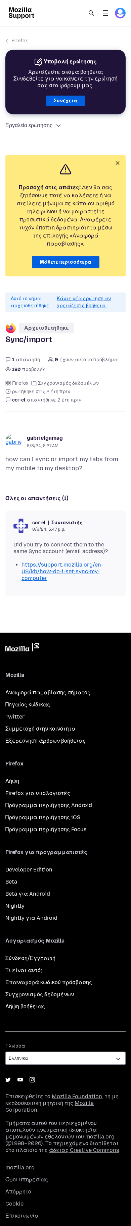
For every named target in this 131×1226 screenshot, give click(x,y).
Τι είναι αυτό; (23, 970)
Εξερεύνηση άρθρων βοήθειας (45, 741)
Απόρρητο (18, 1191)
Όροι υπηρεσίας (26, 1179)
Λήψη (12, 781)
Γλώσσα (15, 1046)
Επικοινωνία (22, 1216)
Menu (105, 13)
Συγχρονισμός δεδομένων (68, 383)
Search (91, 13)
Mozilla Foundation (77, 1096)
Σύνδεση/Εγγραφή (30, 958)
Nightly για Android (31, 918)
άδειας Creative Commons (84, 1150)
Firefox (19, 41)
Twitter (15, 716)
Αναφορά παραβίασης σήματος (47, 692)
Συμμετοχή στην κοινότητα (40, 729)
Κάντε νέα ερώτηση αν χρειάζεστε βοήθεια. (84, 302)
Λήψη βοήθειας (25, 1006)
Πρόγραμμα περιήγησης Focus (46, 829)
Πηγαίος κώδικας (27, 704)
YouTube (20, 1079)
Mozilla (22, 648)
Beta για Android (27, 894)
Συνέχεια (65, 101)
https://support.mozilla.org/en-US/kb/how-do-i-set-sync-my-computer (62, 571)
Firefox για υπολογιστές (37, 793)
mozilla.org (20, 1167)
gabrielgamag (45, 438)
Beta (11, 881)
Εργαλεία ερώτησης (28, 125)
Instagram (32, 1079)
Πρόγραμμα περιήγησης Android (48, 805)
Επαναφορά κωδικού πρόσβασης (48, 982)
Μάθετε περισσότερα (65, 262)
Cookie (14, 1204)
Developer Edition (28, 869)
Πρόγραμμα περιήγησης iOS (42, 817)
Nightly (15, 906)
